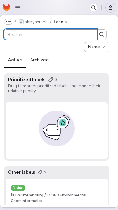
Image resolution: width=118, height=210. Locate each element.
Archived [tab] (39, 59)
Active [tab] (15, 59)
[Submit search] (102, 34)
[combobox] (96, 47)
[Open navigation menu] (18, 8)
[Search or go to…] (93, 7)
